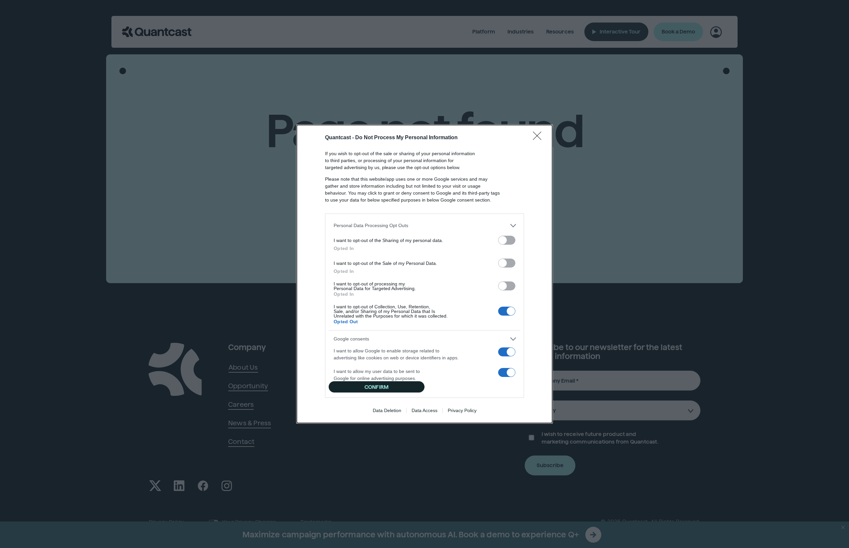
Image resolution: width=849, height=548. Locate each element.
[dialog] (424, 274)
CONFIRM (376, 387)
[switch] (506, 240)
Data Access (424, 410)
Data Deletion (387, 410)
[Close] (539, 138)
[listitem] (424, 225)
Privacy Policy (462, 410)
